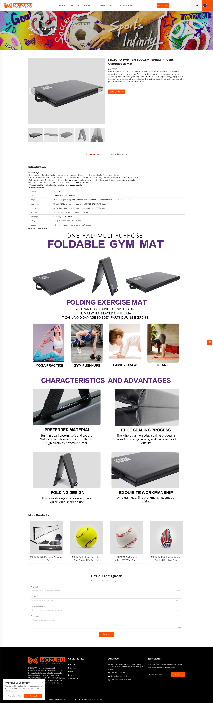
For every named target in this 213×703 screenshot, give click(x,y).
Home (62, 5)
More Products (118, 154)
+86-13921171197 (118, 673)
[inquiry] (209, 342)
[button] (32, 91)
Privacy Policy (98, 699)
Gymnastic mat (65, 34)
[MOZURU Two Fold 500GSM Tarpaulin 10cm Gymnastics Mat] (66, 91)
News (102, 5)
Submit (106, 634)
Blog (112, 5)
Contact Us (126, 5)
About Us (74, 5)
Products (89, 5)
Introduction (93, 154)
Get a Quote (162, 5)
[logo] (18, 5)
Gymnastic (52, 34)
